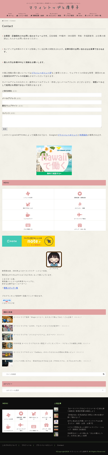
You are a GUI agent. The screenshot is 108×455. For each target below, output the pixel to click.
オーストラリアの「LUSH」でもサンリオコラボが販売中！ (41, 326)
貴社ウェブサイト (12, 106)
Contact (60, 445)
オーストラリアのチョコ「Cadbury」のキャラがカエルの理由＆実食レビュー (49, 352)
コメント (8, 113)
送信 (5, 129)
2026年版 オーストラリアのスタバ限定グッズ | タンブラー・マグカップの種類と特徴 (52, 343)
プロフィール (27, 445)
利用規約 (83, 135)
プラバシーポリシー (40, 73)
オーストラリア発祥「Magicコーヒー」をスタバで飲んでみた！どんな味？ (48, 317)
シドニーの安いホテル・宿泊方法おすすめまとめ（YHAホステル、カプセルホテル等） (52, 361)
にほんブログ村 (8, 303)
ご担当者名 (9, 91)
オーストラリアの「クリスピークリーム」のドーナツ (39, 335)
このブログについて (9, 445)
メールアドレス (11, 98)
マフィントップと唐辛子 (79, 451)
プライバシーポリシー (68, 135)
